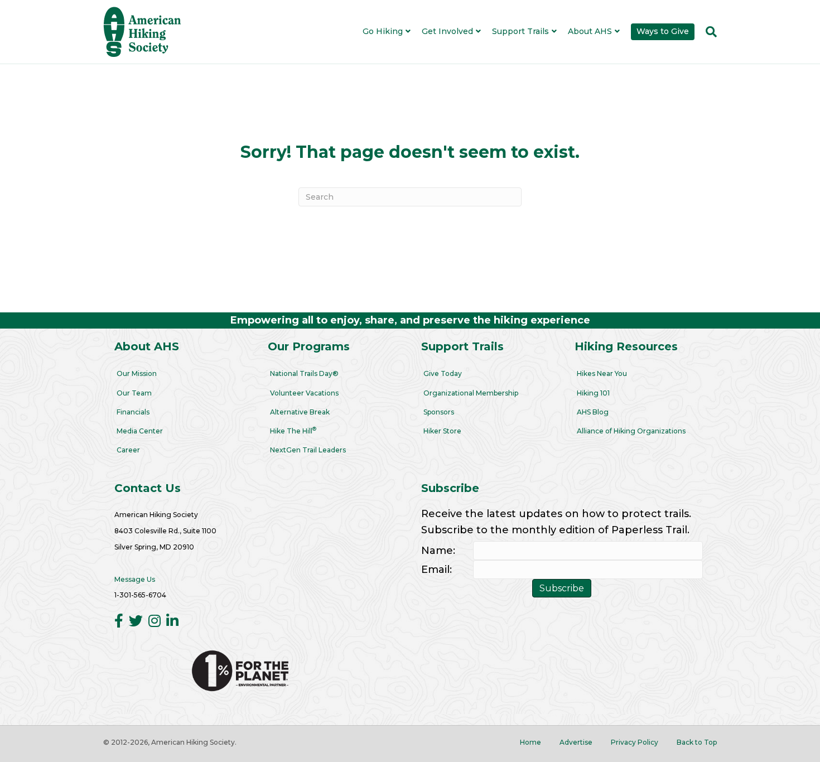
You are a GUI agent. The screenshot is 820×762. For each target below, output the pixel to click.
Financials (133, 412)
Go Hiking (383, 31)
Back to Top (697, 742)
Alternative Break (300, 412)
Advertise (575, 742)
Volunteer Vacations (304, 393)
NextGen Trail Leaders (308, 450)
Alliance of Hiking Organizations (631, 431)
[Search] (708, 32)
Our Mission (137, 373)
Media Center (140, 431)
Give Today (442, 373)
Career (128, 450)
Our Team (134, 393)
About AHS (590, 31)
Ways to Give (662, 31)
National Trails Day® (304, 373)
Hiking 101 (593, 393)
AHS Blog (593, 412)
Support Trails (520, 31)
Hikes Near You (602, 373)
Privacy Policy (634, 742)
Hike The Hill (293, 430)
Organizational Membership (470, 393)
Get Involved (447, 31)
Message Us (134, 579)
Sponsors (438, 412)
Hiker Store (442, 431)
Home (530, 742)
